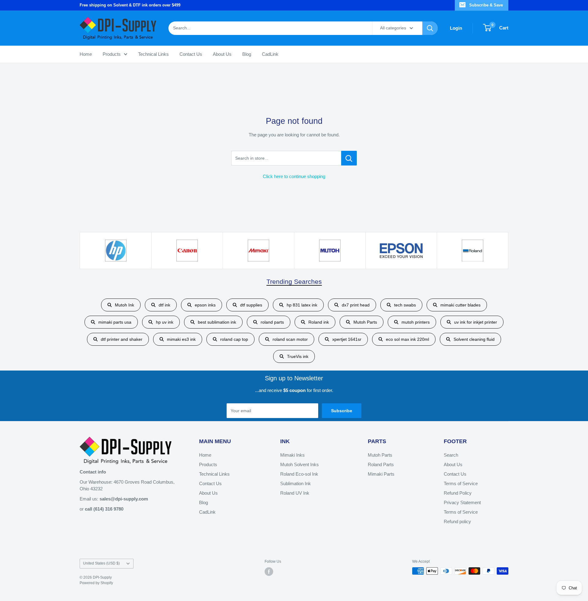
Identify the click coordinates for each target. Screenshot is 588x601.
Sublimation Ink (295, 483)
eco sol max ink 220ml (407, 339)
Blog (246, 53)
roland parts (272, 322)
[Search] (430, 28)
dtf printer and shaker (121, 339)
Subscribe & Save (486, 5)
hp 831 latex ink (302, 304)
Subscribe (341, 410)
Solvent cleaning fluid (474, 339)
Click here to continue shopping (294, 176)
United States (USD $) (101, 563)
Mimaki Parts (381, 474)
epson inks (205, 304)
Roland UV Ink (294, 493)
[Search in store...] (349, 158)
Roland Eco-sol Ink (299, 474)
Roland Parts (381, 464)
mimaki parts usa (114, 322)
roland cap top (234, 339)
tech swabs (405, 304)
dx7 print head (356, 304)
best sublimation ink (217, 322)
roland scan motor (290, 339)
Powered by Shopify (96, 583)
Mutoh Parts (365, 322)
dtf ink (164, 304)
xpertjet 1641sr (346, 339)
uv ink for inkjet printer (475, 322)
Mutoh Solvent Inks (299, 464)
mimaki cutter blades (460, 304)
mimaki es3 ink (181, 339)
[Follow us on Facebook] (269, 571)
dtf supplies (251, 304)
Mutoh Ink (124, 304)
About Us (222, 53)
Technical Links (153, 53)
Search (451, 455)
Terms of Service (461, 483)
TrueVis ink (297, 356)
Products (112, 53)
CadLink (270, 53)
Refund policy (457, 521)
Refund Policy (458, 493)
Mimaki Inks (292, 455)
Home (86, 53)
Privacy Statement (462, 502)
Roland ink (318, 322)
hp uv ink (164, 322)
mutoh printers (415, 322)
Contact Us (190, 53)
